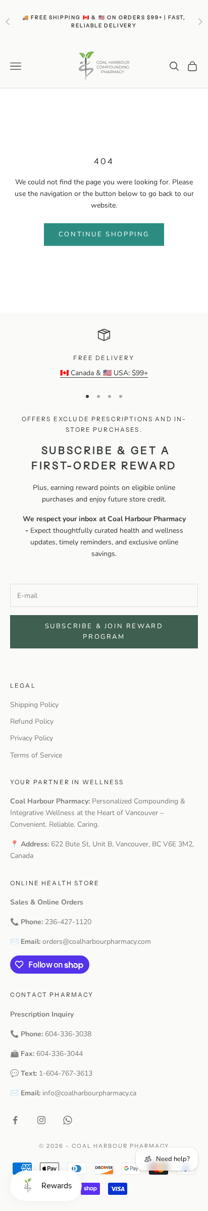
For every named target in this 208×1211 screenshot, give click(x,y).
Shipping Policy (34, 705)
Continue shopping (104, 234)
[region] (104, 354)
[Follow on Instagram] (41, 1120)
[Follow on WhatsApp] (68, 1120)
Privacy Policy (31, 738)
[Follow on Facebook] (15, 1120)
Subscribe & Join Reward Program (104, 631)
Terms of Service (36, 755)
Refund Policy (32, 721)
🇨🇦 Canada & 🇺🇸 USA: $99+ (104, 373)
